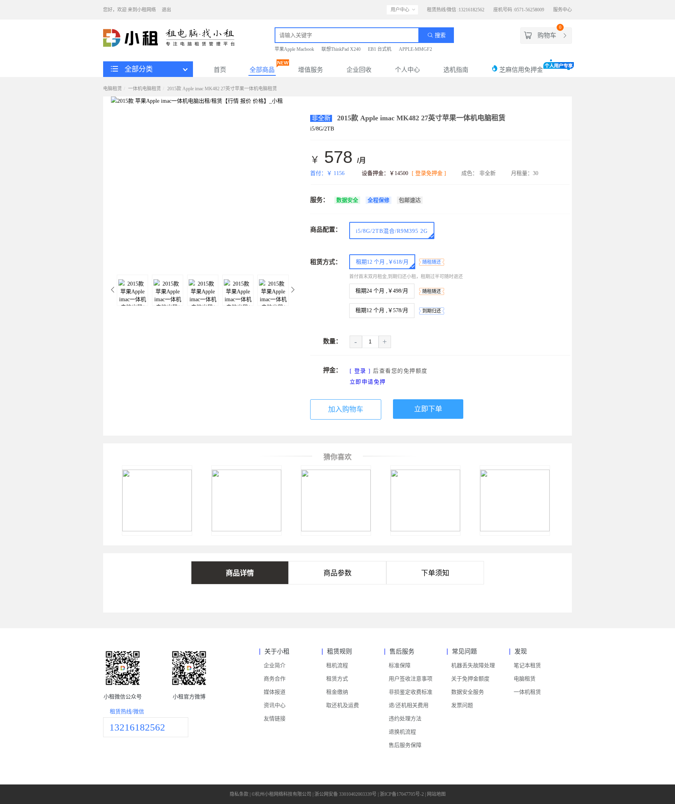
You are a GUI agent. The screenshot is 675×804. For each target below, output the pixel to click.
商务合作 (275, 679)
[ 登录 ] (360, 371)
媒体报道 (275, 692)
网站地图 (436, 794)
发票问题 (462, 705)
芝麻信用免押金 (520, 69)
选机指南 (455, 69)
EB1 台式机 (379, 49)
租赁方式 (337, 679)
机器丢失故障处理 (473, 665)
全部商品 (262, 69)
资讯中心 (275, 705)
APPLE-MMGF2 (415, 49)
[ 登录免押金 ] (429, 173)
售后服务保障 (405, 745)
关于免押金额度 (470, 679)
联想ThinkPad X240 (341, 49)
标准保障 (400, 665)
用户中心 (400, 10)
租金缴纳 (337, 692)
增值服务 (310, 69)
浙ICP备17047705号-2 (402, 794)
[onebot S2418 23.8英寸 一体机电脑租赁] (506, 529)
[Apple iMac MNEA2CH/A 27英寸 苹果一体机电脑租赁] (327, 529)
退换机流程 (402, 732)
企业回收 (358, 69)
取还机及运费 (342, 705)
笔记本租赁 (527, 665)
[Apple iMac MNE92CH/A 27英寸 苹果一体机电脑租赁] (417, 529)
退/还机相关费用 (409, 705)
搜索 (439, 35)
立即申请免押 (368, 382)
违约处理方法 (405, 719)
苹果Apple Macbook (294, 49)
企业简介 (275, 665)
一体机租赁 (527, 692)
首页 (220, 69)
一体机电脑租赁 (144, 88)
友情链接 (275, 719)
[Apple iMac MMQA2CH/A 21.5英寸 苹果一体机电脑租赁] (157, 529)
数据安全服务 (467, 692)
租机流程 (337, 665)
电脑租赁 (112, 88)
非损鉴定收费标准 (410, 692)
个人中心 (407, 69)
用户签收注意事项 (410, 679)
